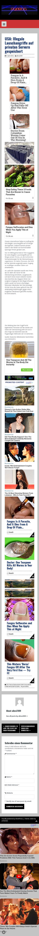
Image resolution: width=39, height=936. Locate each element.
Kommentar (11, 754)
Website (10, 793)
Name (9, 777)
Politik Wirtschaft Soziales (12, 686)
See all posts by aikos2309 (16, 716)
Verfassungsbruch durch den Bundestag (28, 728)
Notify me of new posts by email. (19, 801)
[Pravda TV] (19, 10)
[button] (3, 932)
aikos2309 (19, 56)
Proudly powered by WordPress (12, 819)
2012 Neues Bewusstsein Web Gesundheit (18, 685)
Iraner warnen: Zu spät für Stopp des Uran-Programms (10, 728)
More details (26, 370)
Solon (32, 819)
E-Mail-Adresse (13, 785)
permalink (25, 686)
